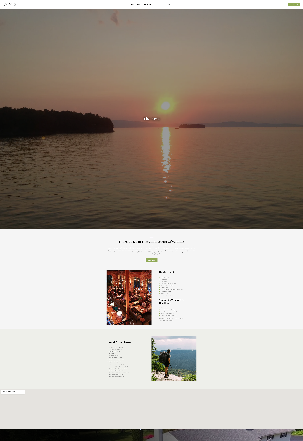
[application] (140, 4)
